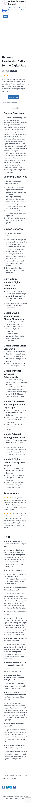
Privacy (18, 775)
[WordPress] (7, 787)
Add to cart (13, 97)
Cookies (5, 775)
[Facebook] (14, 787)
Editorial (6, 778)
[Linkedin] (3, 787)
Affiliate (13, 778)
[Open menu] (27, 2)
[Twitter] (10, 787)
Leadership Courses (12, 102)
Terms (25, 775)
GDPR (12, 775)
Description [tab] (15, 108)
